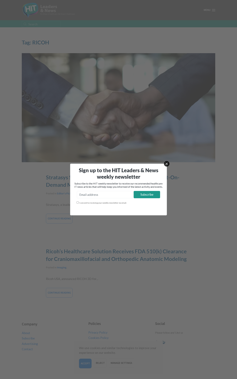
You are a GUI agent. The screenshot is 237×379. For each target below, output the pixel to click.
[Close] (166, 164)
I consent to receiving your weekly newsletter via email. (103, 203)
